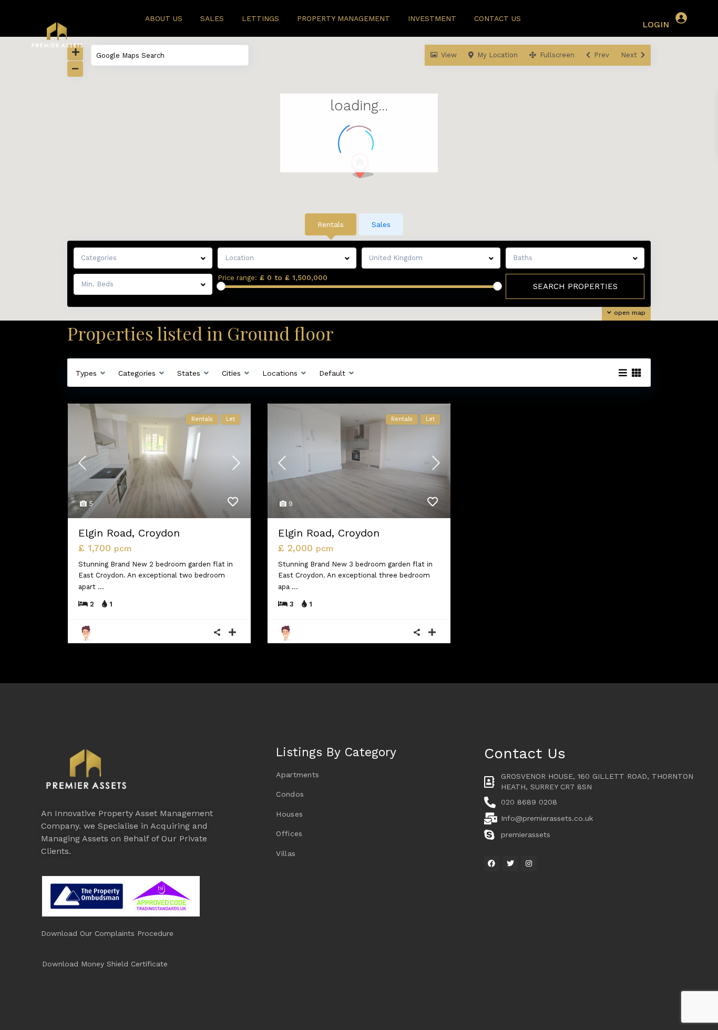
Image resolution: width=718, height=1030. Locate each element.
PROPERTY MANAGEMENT (343, 18)
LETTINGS (260, 18)
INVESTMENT (432, 18)
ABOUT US (163, 18)
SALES (212, 18)
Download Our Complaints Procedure (107, 933)
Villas (285, 853)
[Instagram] (528, 863)
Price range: (237, 278)
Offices (289, 833)
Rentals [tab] (330, 224)
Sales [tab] (381, 224)
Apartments (297, 774)
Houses (289, 814)
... (101, 587)
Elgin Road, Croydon (129, 533)
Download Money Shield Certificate (105, 964)
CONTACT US (497, 18)
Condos (290, 794)
